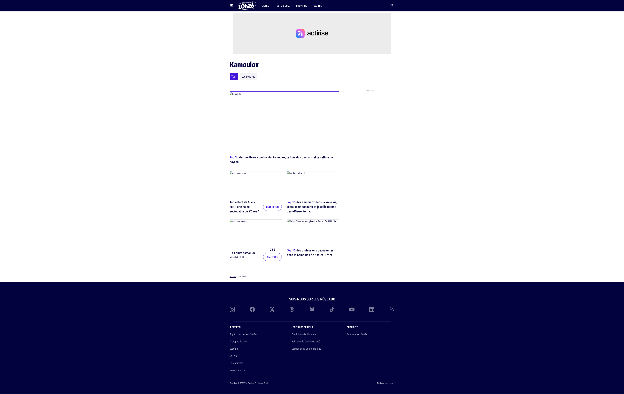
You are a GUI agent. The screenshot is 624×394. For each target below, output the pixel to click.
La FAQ (233, 356)
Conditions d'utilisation (304, 334)
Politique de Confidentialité (306, 341)
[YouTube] (351, 309)
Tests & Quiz (282, 6)
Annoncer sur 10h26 (357, 334)
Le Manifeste (236, 363)
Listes (265, 6)
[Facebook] (252, 309)
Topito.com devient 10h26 (243, 334)
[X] (272, 309)
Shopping (301, 6)
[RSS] (391, 309)
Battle (318, 6)
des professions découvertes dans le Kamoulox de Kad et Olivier (310, 252)
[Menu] (232, 6)
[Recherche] (392, 6)
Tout (233, 76)
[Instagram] (232, 309)
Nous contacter (238, 370)
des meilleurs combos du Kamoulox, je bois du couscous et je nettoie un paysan (281, 159)
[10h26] (247, 5)
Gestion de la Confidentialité (306, 348)
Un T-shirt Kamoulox (242, 253)
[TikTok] (332, 309)
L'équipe (234, 348)
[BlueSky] (312, 309)
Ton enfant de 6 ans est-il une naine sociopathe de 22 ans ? (245, 206)
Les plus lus (248, 76)
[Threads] (292, 309)
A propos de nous (239, 341)
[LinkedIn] (371, 309)
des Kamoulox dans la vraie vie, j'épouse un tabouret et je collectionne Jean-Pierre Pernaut (312, 206)
